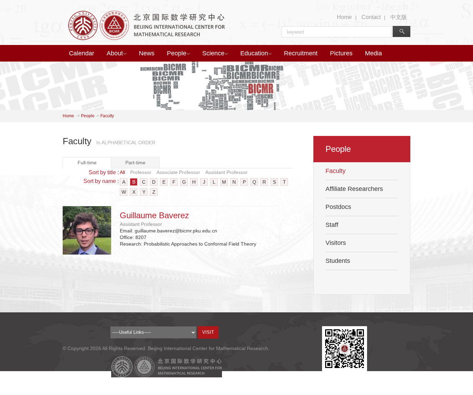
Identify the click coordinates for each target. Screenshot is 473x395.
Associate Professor (178, 172)
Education (254, 53)
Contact (371, 17)
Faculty (107, 115)
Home (344, 17)
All (122, 172)
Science (213, 53)
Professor (140, 172)
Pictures (341, 53)
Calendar (81, 53)
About (115, 53)
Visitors (335, 242)
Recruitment (301, 53)
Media (373, 53)
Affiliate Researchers (354, 188)
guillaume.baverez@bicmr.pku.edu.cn (176, 230)
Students (337, 260)
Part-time (135, 162)
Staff (331, 224)
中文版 (398, 17)
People (176, 53)
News (146, 53)
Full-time (87, 162)
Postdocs (338, 206)
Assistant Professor (226, 172)
